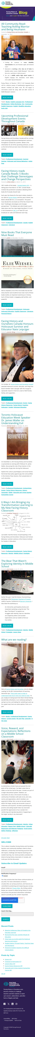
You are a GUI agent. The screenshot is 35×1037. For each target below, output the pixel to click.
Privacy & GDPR (8, 1020)
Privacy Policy (16, 888)
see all (3, 973)
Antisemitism (27, 488)
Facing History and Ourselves (15, 689)
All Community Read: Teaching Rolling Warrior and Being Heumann (15, 26)
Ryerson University (25, 601)
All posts (3, 838)
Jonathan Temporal (12, 513)
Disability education (24, 106)
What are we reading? (14, 639)
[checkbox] (17, 876)
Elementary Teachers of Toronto (21, 599)
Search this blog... (6, 911)
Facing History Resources (14, 490)
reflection (15, 831)
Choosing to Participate (13, 961)
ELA (23, 104)
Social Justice (28, 828)
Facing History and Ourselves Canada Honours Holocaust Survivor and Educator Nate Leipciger (17, 325)
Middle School (18, 553)
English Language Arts (17, 102)
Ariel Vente (10, 569)
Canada (25, 222)
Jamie (8, 238)
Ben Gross (10, 642)
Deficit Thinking (6, 831)
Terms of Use (18, 1020)
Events (25, 403)
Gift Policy (14, 1018)
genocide (28, 718)
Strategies (26, 553)
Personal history (6, 313)
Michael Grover (11, 426)
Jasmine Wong (11, 332)
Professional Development (14, 159)
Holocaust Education (7, 311)
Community (28, 104)
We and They (20, 718)
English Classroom (7, 106)
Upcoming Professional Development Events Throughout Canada (14, 118)
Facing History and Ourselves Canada (17, 32)
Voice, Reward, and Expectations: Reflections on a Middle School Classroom (15, 732)
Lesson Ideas (17, 632)
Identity (10, 553)
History (24, 490)
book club (4, 108)
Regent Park (12, 826)
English (15, 106)
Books (8, 102)
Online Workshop (15, 104)
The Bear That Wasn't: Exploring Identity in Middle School (17, 563)
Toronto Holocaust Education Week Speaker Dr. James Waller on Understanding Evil (15, 419)
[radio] (17, 876)
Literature (12, 225)
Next (8, 838)
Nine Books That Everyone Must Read (16, 234)
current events (11, 718)
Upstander (4, 492)
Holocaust (26, 309)
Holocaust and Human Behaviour (17, 161)
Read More (7, 97)
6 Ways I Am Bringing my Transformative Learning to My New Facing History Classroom (17, 506)
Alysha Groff (10, 124)
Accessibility (7, 1018)
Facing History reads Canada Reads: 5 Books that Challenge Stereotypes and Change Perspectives (17, 175)
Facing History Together (20, 405)
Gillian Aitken (11, 182)
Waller (11, 492)
